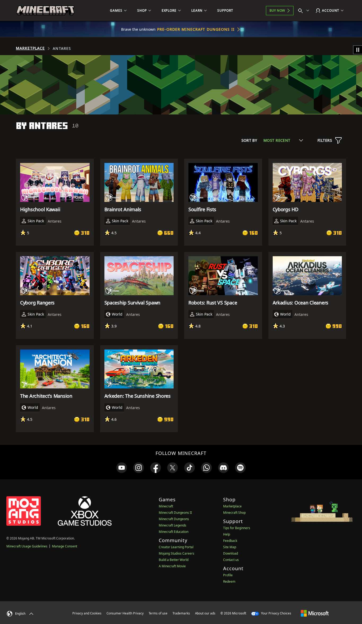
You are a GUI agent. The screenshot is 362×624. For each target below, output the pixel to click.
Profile (228, 575)
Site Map (229, 547)
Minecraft (166, 506)
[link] (121, 467)
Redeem (229, 581)
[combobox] (283, 140)
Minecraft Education (173, 531)
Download (230, 553)
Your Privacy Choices (275, 613)
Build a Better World (173, 559)
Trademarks (181, 613)
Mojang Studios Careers (176, 553)
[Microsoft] (315, 613)
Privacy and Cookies (86, 613)
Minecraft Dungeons (174, 519)
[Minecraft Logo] (45, 11)
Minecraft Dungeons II (175, 512)
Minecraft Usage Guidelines (26, 546)
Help (226, 534)
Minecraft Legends (172, 525)
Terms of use (158, 613)
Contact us (231, 559)
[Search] (305, 11)
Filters (324, 140)
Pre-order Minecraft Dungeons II (196, 29)
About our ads (205, 613)
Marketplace (30, 48)
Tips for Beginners (236, 528)
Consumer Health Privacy (125, 613)
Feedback (230, 540)
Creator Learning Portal (176, 547)
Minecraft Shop (234, 512)
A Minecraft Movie (172, 566)
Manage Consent (64, 546)
